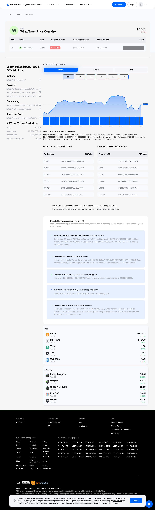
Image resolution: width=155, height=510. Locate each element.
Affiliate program (54, 422)
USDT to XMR (63, 453)
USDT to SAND (77, 457)
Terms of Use (26, 503)
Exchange (69, 5)
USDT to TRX (104, 457)
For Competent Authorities (120, 430)
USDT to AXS (91, 457)
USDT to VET (63, 457)
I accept (136, 501)
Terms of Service (117, 422)
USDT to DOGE (104, 446)
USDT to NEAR (104, 453)
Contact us (83, 426)
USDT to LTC (63, 450)
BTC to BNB (103, 442)
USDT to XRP (63, 446)
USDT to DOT (118, 446)
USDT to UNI (104, 450)
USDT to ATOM (132, 450)
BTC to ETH (117, 442)
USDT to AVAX (91, 450)
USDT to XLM (131, 453)
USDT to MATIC (78, 450)
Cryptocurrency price (32, 5)
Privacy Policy (116, 426)
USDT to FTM (91, 453)
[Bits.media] (39, 483)
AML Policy (115, 433)
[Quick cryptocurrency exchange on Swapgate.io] (14, 4)
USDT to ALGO (118, 453)
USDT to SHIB (131, 446)
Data (131, 70)
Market (96, 70)
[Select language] (141, 4)
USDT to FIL (117, 457)
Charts (60, 70)
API (49, 426)
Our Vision (20, 422)
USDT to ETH (77, 442)
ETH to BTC (90, 442)
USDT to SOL (90, 446)
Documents (84, 5)
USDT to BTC (63, 442)
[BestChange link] (23, 483)
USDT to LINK (118, 450)
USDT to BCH (77, 453)
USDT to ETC (131, 457)
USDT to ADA (77, 446)
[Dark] (145, 4)
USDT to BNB (131, 442)
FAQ (80, 422)
